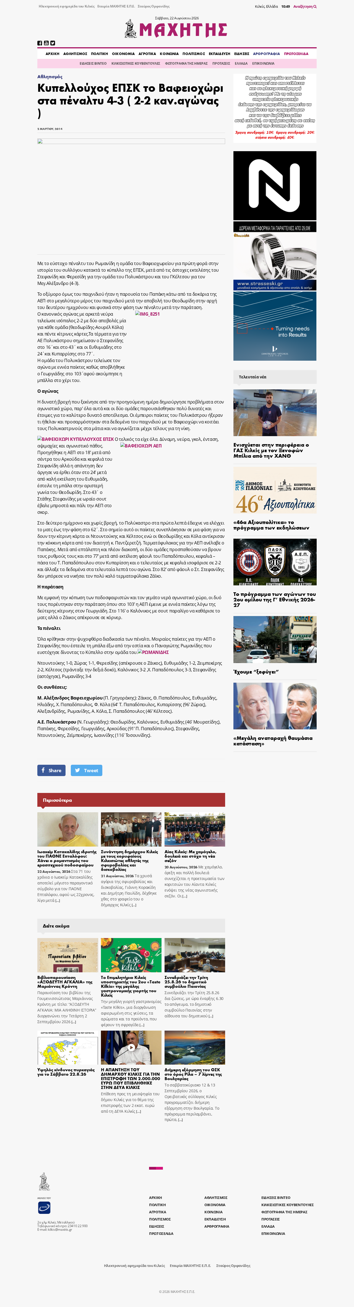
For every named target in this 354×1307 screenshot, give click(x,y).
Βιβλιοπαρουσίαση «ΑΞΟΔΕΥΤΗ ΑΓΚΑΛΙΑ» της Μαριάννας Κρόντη (64, 981)
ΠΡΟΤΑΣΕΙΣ (221, 63)
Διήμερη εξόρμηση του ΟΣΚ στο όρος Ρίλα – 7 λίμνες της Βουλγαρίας (193, 1074)
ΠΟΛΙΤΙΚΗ (99, 53)
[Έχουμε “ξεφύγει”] (275, 639)
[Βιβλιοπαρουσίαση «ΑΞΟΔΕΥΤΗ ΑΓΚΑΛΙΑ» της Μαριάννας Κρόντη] (67, 955)
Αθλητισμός (50, 76)
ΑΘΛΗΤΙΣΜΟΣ (75, 53)
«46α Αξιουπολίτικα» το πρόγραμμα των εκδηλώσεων (271, 524)
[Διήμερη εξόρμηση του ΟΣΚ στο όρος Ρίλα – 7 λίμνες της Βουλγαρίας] (195, 1048)
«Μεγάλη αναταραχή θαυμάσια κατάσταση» (273, 740)
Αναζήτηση (303, 6)
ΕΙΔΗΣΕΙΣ (241, 53)
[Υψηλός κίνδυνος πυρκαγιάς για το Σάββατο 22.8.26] (67, 1048)
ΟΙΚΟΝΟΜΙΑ (123, 53)
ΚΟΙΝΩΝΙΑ (169, 53)
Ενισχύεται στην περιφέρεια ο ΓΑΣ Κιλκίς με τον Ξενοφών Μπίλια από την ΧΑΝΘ (271, 450)
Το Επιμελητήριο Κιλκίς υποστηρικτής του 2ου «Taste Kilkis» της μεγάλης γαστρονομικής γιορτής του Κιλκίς (130, 986)
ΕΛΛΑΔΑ (241, 63)
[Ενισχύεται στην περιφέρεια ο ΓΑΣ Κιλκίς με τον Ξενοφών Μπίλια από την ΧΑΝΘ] (275, 412)
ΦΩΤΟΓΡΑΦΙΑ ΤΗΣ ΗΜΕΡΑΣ (186, 63)
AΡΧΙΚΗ (52, 53)
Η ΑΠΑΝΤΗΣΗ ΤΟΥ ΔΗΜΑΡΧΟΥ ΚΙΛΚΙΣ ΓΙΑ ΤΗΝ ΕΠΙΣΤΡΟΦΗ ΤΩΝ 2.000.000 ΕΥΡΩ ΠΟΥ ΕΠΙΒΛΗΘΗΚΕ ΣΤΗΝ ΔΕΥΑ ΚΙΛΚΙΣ (130, 1078)
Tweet (91, 770)
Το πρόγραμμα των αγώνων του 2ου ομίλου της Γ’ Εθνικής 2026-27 (274, 599)
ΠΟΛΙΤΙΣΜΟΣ (194, 53)
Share (55, 770)
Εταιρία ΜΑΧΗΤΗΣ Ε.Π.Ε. (116, 6)
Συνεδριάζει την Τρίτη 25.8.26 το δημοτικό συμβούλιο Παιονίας (186, 981)
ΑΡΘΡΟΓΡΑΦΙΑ (266, 53)
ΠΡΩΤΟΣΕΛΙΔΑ (296, 53)
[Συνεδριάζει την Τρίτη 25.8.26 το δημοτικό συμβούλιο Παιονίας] (195, 955)
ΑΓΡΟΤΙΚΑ (147, 53)
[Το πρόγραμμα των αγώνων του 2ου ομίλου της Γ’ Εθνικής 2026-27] (275, 562)
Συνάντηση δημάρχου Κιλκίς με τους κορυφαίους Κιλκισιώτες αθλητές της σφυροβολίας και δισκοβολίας (129, 860)
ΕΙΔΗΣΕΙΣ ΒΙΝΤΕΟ (93, 63)
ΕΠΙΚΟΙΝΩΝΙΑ (263, 63)
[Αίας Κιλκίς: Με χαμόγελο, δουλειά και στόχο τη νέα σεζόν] (195, 829)
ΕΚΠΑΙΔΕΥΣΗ (219, 53)
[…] (57, 900)
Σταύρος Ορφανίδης (154, 6)
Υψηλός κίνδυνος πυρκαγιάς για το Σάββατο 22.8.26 (66, 1072)
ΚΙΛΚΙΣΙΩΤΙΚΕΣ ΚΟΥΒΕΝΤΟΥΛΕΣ (135, 63)
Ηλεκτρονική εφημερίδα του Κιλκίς (67, 6)
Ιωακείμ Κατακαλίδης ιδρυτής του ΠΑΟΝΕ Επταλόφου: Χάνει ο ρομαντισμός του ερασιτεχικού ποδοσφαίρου (67, 858)
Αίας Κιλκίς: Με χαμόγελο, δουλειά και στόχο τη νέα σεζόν (191, 855)
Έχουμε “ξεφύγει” (256, 671)
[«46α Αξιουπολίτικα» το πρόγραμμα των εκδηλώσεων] (275, 490)
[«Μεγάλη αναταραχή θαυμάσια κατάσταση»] (275, 706)
